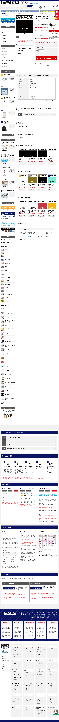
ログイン (31, 3)
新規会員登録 (36, 3)
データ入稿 (4, 57)
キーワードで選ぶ (5, 239)
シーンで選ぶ (4, 270)
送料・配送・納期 (5, 54)
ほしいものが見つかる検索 (7, 60)
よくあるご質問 (5, 66)
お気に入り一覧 (5, 41)
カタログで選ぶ (5, 242)
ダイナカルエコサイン (24, 236)
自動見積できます (5, 63)
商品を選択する (54, 31)
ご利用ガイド (5, 48)
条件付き (33, 98)
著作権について (5, 666)
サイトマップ (4, 664)
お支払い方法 (5, 51)
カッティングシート (24, 240)
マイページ (4, 32)
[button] (24, 33)
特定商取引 (4, 658)
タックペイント (33, 236)
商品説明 (19, 47)
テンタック (33, 239)
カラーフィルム (23, 229)
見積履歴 (4, 38)
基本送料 (38, 27)
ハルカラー (42, 236)
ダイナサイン (51, 233)
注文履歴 (4, 35)
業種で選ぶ (4, 246)
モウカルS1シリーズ (24, 233)
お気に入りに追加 (55, 33)
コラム (3, 670)
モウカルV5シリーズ (33, 233)
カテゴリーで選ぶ (5, 305)
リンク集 (3, 668)
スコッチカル (51, 236)
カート (3, 29)
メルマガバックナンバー (5, 218)
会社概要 (3, 656)
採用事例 (19, 53)
